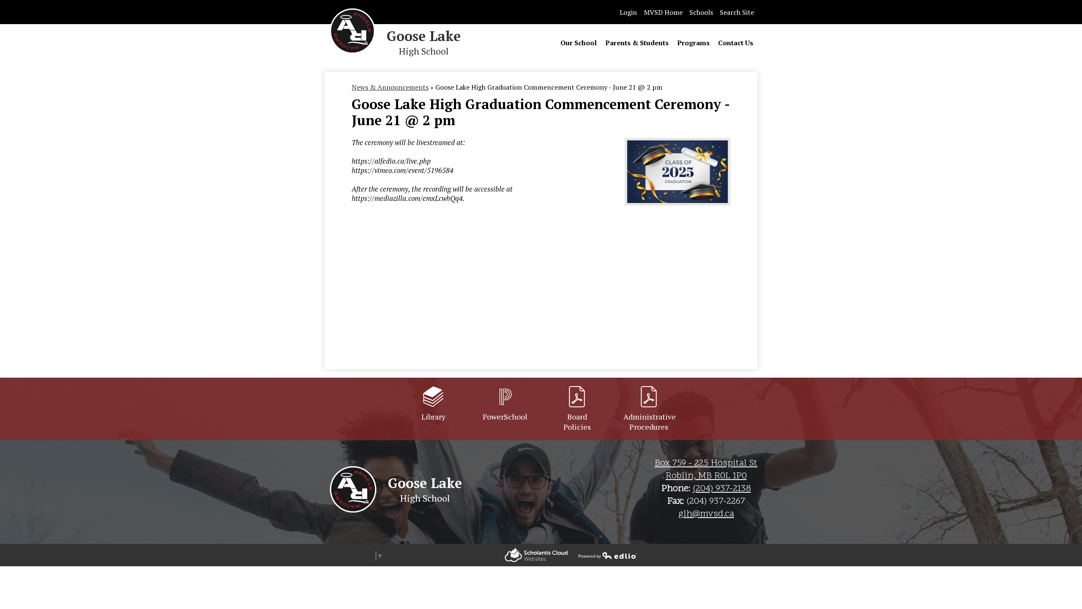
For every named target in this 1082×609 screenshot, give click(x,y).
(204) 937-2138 (722, 489)
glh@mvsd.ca (706, 514)
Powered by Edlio (536, 555)
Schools (701, 12)
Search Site (737, 12)
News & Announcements (390, 87)
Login (628, 12)
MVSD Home (663, 12)
